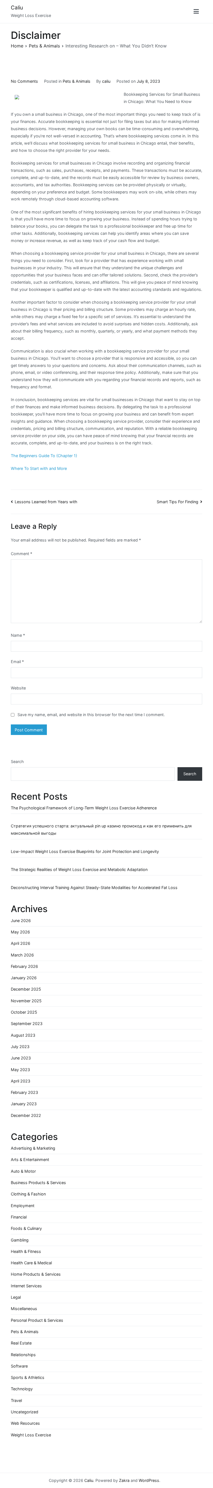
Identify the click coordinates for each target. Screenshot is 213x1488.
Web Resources (25, 1423)
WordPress (149, 1480)
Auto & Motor (23, 1171)
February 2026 (24, 966)
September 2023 (26, 1023)
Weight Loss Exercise (31, 1434)
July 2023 (20, 1046)
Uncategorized (24, 1411)
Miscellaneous (24, 1308)
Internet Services (26, 1285)
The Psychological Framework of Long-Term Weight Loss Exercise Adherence (84, 807)
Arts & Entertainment (30, 1159)
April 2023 (20, 1081)
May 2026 (20, 932)
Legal (16, 1297)
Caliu (17, 7)
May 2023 (20, 1069)
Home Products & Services (36, 1274)
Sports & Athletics (27, 1377)
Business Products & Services (38, 1182)
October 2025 (24, 1012)
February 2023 (24, 1092)
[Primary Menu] (196, 11)
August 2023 (23, 1035)
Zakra (124, 1480)
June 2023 (21, 1058)
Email (17, 661)
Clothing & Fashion (28, 1194)
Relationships (23, 1354)
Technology (22, 1388)
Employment (22, 1205)
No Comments (24, 81)
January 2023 (24, 1103)
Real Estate (21, 1343)
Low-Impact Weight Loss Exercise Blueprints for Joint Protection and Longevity (85, 851)
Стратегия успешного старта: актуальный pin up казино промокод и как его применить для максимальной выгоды (101, 829)
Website (18, 688)
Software (19, 1366)
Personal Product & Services (37, 1320)
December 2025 (26, 989)
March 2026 (22, 955)
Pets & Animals (76, 81)
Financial (19, 1217)
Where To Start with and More (39, 468)
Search (17, 761)
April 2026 (20, 943)
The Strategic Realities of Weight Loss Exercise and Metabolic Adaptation (79, 869)
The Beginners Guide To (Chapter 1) (44, 455)
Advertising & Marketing (33, 1148)
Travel (16, 1400)
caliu (106, 81)
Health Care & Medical (31, 1262)
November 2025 (26, 1000)
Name (18, 635)
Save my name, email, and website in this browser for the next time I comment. (91, 714)
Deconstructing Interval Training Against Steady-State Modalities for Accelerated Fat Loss (94, 887)
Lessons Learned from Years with (46, 501)
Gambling (20, 1240)
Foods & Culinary (26, 1228)
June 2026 (21, 920)
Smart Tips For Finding (177, 501)
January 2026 (24, 977)
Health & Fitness (26, 1251)
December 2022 (26, 1115)
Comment (21, 553)
